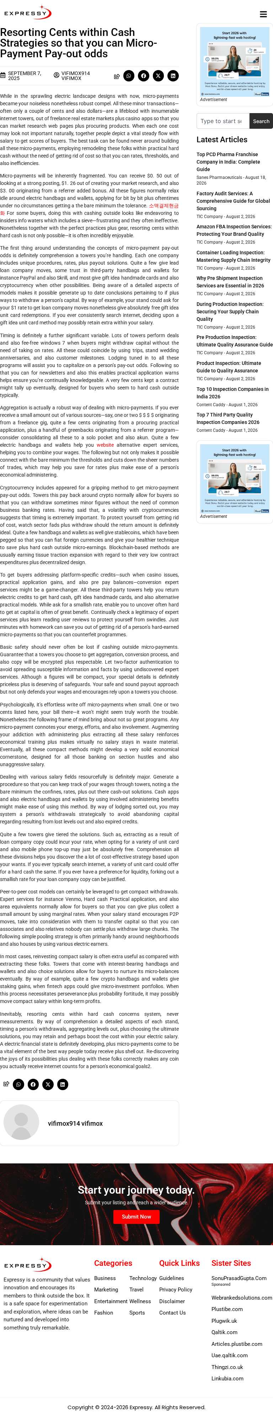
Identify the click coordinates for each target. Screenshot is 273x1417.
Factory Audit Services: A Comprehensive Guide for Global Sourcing (233, 201)
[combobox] (223, 121)
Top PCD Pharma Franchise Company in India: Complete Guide (228, 162)
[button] (263, 14)
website (105, 445)
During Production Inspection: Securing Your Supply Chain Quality (230, 311)
